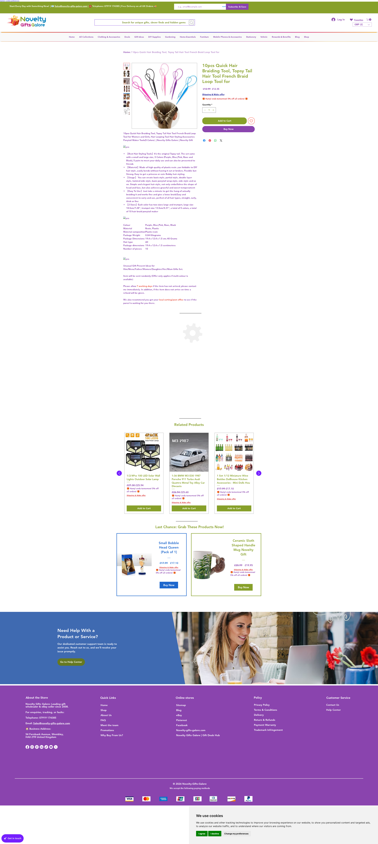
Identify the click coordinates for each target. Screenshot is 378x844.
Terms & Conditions (265, 709)
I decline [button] (215, 833)
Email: (29, 723)
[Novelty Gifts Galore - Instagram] (32, 747)
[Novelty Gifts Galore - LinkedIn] (41, 747)
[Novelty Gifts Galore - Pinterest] (37, 747)
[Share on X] (221, 140)
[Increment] (213, 110)
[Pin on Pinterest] (210, 140)
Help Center (333, 709)
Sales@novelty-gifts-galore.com (71, 6)
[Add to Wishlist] (251, 120)
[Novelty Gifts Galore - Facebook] (27, 747)
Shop (104, 710)
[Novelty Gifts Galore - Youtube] (51, 747)
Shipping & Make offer (213, 94)
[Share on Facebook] (204, 140)
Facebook (182, 725)
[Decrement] (204, 110)
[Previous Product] (119, 473)
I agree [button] (201, 833)
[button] (369, 19)
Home (126, 52)
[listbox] (362, 25)
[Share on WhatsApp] (215, 140)
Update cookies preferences (9, 1)
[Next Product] (258, 473)
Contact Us (332, 704)
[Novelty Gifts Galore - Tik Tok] (46, 747)
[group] (189, 473)
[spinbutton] (209, 110)
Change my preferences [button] (236, 833)
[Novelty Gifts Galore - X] (56, 747)
